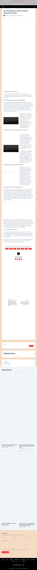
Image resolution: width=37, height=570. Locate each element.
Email (15, 537)
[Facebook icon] (15, 259)
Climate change (23, 559)
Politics (6, 559)
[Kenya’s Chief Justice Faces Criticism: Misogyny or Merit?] (10, 486)
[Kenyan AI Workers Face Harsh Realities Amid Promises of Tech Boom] (10, 407)
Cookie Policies (6, 361)
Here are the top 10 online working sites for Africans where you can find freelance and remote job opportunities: (27, 524)
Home (3, 559)
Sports (23, 561)
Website (26, 537)
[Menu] (34, 6)
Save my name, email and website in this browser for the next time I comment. (15, 549)
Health (13, 561)
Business (11, 559)
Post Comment (5, 552)
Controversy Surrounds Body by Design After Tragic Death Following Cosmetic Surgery (26, 446)
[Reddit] (22, 249)
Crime (28, 559)
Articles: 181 (18, 261)
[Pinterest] (14, 249)
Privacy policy (6, 362)
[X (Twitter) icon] (21, 259)
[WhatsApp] (26, 249)
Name (4, 537)
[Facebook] (7, 249)
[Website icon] (19, 259)
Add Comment (5, 540)
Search (5, 344)
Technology (33, 559)
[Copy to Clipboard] (30, 249)
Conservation (16, 559)
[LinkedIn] (18, 249)
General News (20, 15)
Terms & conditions (7, 364)
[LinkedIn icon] (17, 259)
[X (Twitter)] (10, 249)
